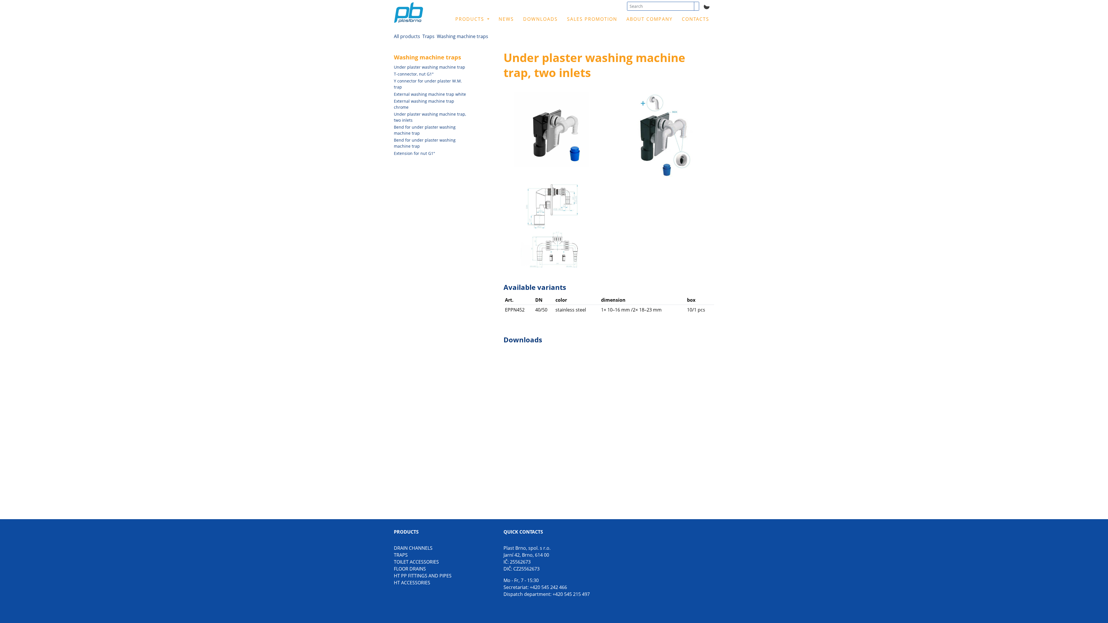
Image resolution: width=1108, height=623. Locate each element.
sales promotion (592, 19)
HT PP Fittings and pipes (423, 576)
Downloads (540, 19)
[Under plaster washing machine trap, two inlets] (551, 129)
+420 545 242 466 (548, 587)
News (506, 19)
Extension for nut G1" (414, 153)
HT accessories (412, 582)
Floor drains (410, 569)
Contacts (695, 19)
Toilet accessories (416, 562)
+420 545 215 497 (571, 594)
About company (649, 19)
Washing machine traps (462, 36)
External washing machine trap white (430, 94)
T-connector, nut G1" (414, 74)
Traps (428, 36)
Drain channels (413, 548)
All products (407, 36)
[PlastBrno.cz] (425, 16)
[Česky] (707, 5)
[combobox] (660, 6)
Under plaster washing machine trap (429, 67)
